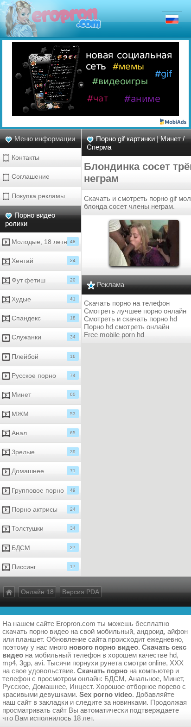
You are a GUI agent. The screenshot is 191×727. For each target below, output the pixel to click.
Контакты (24, 157)
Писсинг (43, 566)
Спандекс (43, 318)
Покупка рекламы (37, 196)
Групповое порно (43, 490)
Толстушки (43, 528)
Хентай (43, 260)
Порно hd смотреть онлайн (126, 327)
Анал (43, 433)
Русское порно (43, 375)
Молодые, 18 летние (43, 241)
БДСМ (43, 548)
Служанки (43, 337)
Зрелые (43, 452)
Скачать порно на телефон (127, 303)
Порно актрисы (43, 509)
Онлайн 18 (37, 591)
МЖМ (43, 414)
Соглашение (30, 176)
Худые (43, 299)
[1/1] (144, 242)
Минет (43, 394)
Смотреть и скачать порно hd (130, 319)
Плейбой (43, 356)
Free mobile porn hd (114, 334)
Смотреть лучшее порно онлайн (135, 311)
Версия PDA (80, 591)
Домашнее (43, 471)
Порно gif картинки (125, 139)
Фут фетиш (43, 280)
